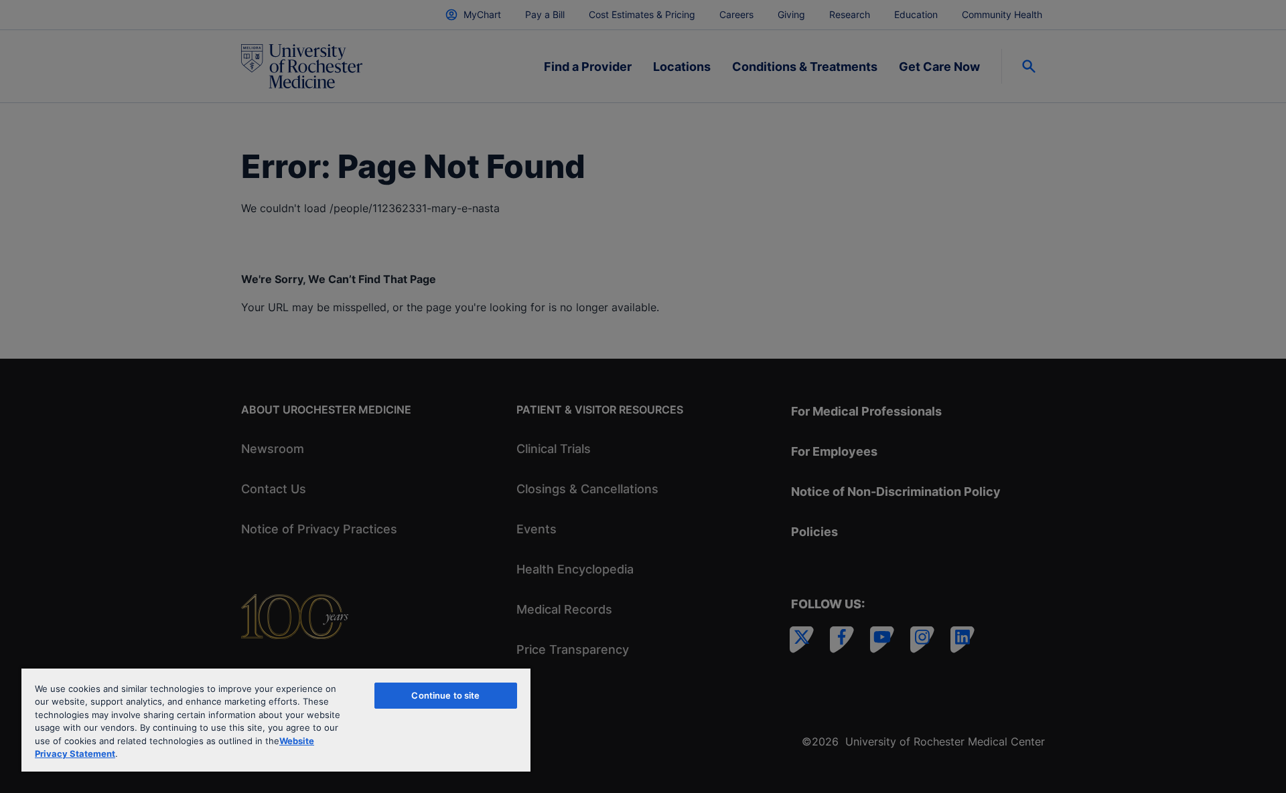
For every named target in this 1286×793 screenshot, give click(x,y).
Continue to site (445, 695)
